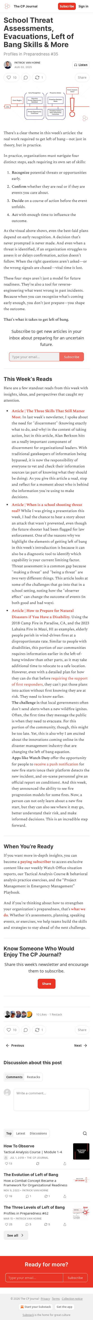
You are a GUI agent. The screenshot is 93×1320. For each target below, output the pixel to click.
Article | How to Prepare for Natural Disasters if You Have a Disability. (43, 614)
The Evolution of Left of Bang (31, 1174)
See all (12, 1235)
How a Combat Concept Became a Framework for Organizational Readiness (35, 1182)
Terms (56, 1299)
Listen (83, 65)
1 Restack (55, 1014)
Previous (17, 1045)
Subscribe (67, 6)
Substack (28, 1315)
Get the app (64, 1307)
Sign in (83, 6)
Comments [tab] (14, 1077)
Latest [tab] (20, 1133)
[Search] (84, 1133)
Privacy (45, 1299)
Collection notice (72, 1299)
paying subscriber (35, 862)
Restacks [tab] (33, 1077)
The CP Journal (38, 1157)
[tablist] (23, 1077)
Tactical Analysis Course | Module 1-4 (33, 1152)
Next (78, 1045)
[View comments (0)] (25, 77)
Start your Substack (38, 1307)
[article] (46, 1154)
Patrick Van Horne (27, 62)
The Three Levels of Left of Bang (34, 1207)
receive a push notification (56, 764)
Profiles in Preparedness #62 (26, 1213)
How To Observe (19, 1146)
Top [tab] (9, 1133)
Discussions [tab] (38, 1133)
